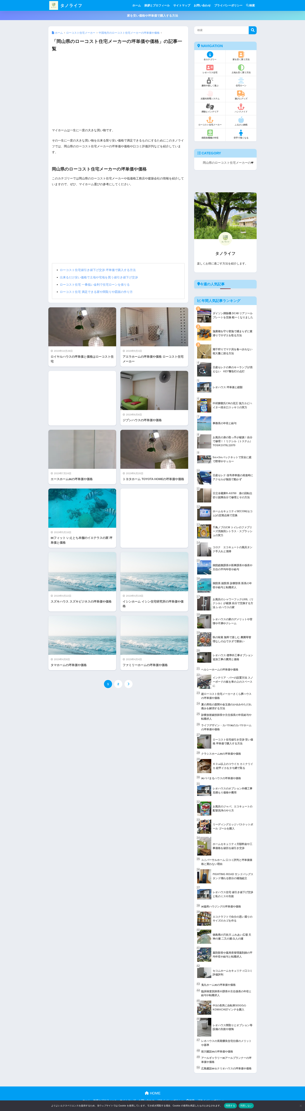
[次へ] (128, 684)
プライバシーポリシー (228, 5)
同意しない (246, 1105)
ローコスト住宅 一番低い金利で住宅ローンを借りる (95, 284)
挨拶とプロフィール (157, 5)
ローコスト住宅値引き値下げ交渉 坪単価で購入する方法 (98, 270)
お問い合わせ (202, 5)
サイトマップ (181, 5)
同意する (230, 1105)
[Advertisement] (118, 91)
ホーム (136, 5)
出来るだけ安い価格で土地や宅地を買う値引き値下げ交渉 (99, 277)
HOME (154, 1093)
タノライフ (70, 5)
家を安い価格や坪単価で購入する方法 (152, 15)
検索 (252, 5)
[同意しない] (300, 1105)
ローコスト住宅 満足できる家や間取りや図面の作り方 (96, 292)
